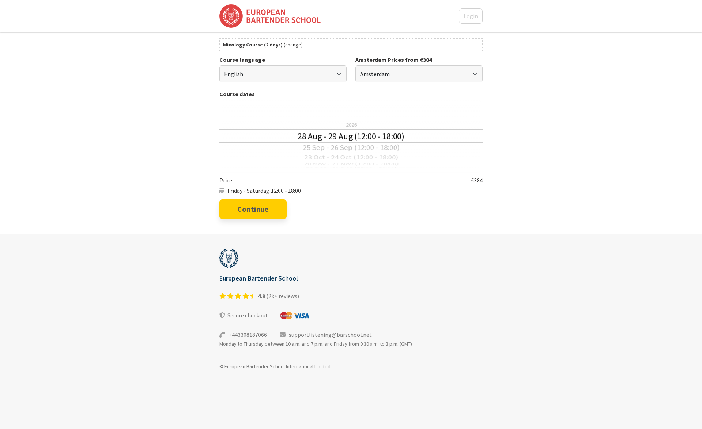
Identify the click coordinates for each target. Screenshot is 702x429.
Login (471, 16)
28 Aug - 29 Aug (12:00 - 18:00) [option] (351, 136)
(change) (293, 44)
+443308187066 (246, 334)
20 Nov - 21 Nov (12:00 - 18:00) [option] (351, 164)
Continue (253, 209)
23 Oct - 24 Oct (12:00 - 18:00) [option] (351, 157)
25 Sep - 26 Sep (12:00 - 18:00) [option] (351, 147)
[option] (351, 108)
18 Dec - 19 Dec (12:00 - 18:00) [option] (351, 167)
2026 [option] (351, 124)
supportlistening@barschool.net (329, 334)
